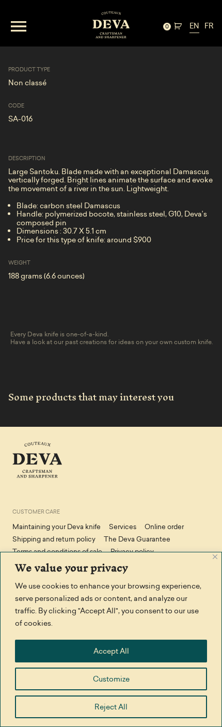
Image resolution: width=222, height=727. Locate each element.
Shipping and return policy (54, 539)
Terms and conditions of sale (57, 551)
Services (122, 526)
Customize (111, 679)
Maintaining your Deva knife (56, 526)
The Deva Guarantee (137, 539)
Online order (164, 526)
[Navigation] (42, 26)
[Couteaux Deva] (111, 26)
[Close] (215, 556)
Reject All (111, 707)
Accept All (111, 651)
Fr (209, 25)
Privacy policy (132, 551)
